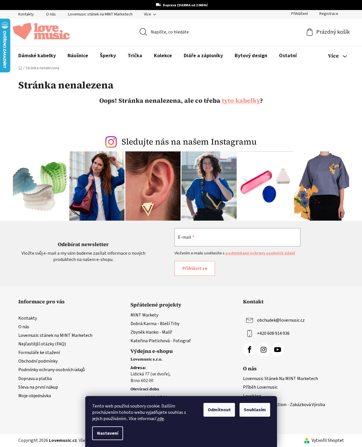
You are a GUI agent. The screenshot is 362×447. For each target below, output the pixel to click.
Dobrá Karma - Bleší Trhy (154, 324)
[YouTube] (277, 349)
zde (160, 419)
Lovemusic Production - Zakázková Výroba (284, 404)
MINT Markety (144, 315)
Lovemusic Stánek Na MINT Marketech (280, 378)
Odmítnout (219, 410)
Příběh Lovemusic (260, 387)
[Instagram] (263, 349)
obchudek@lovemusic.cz (281, 320)
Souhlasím (255, 410)
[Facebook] (249, 349)
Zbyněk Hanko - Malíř (151, 332)
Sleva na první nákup (38, 387)
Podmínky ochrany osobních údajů (51, 370)
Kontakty (26, 14)
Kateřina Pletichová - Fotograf (160, 341)
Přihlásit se (194, 268)
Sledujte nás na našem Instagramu (189, 141)
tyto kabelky (241, 100)
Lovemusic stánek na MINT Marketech (100, 14)
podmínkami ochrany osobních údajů (260, 253)
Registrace (328, 14)
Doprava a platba (35, 378)
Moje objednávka (34, 396)
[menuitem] (37, 56)
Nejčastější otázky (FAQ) (42, 344)
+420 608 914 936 (273, 333)
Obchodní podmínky (38, 361)
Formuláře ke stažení (39, 352)
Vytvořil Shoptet (328, 440)
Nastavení (107, 433)
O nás (51, 14)
